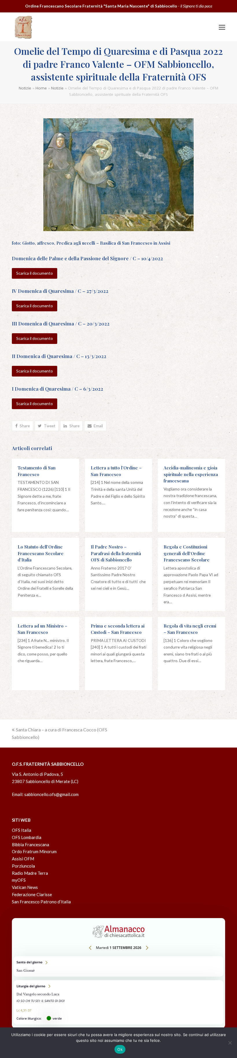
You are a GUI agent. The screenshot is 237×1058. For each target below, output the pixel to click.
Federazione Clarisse (32, 894)
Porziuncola (23, 865)
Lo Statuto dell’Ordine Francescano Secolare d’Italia (41, 553)
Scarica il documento (34, 273)
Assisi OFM (23, 858)
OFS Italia (21, 830)
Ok (120, 1049)
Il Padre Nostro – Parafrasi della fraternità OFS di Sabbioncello (116, 553)
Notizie (25, 88)
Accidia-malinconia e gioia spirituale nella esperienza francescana (191, 474)
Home (41, 88)
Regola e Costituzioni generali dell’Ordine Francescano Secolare (187, 553)
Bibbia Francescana (30, 844)
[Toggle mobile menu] (222, 27)
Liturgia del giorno (118, 1002)
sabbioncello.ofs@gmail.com (51, 794)
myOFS (19, 880)
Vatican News (25, 887)
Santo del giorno (118, 966)
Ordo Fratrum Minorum (34, 851)
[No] (230, 1043)
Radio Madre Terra (30, 873)
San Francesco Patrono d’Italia (41, 901)
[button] (22, 426)
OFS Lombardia (26, 837)
